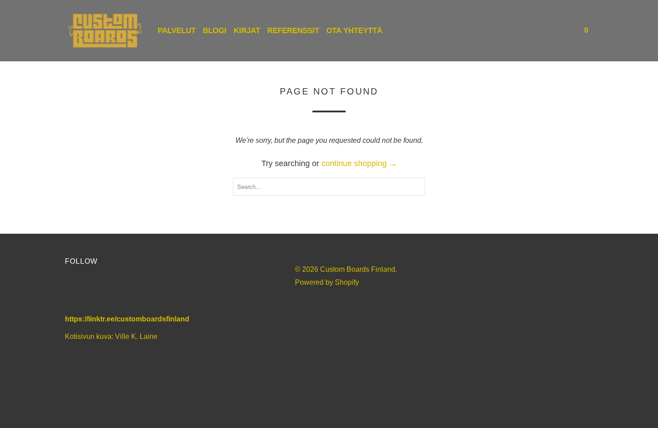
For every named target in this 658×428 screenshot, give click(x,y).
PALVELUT (177, 30)
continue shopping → (359, 163)
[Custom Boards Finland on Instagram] (124, 292)
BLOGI (214, 30)
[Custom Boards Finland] (105, 30)
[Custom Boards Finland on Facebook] (76, 292)
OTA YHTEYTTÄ (354, 30)
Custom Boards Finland (357, 269)
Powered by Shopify (327, 282)
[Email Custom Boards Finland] (148, 292)
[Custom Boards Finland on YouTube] (100, 292)
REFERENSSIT (293, 30)
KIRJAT (247, 30)
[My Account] (555, 30)
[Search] (567, 30)
